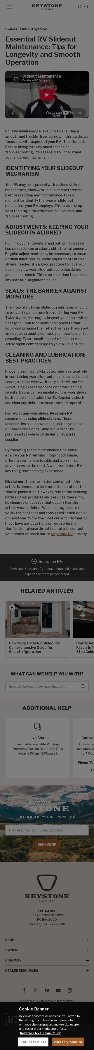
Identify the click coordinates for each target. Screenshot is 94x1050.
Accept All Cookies (68, 1041)
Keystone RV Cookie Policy (40, 1033)
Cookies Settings (33, 1041)
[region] (47, 1026)
